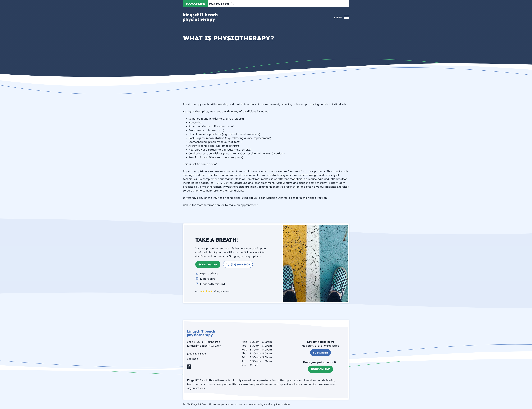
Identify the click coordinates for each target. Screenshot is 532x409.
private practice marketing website (253, 404)
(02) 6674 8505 (240, 264)
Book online (195, 3)
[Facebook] (189, 366)
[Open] (340, 17)
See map (192, 358)
